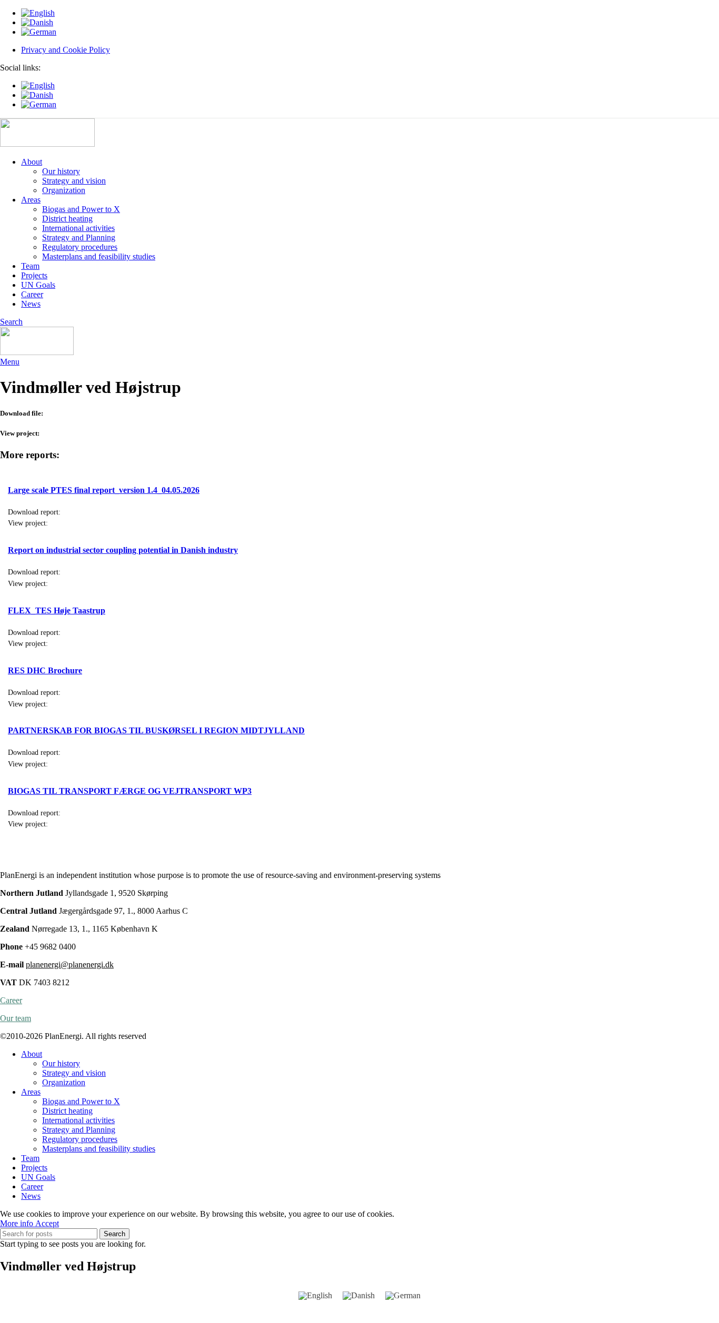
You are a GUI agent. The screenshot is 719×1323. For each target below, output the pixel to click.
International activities (78, 228)
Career (11, 1000)
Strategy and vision (74, 180)
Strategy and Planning (78, 237)
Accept (47, 1223)
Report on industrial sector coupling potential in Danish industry (123, 550)
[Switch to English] (315, 1295)
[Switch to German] (370, 32)
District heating (67, 218)
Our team (15, 1018)
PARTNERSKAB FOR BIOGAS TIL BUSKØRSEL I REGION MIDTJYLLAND (156, 730)
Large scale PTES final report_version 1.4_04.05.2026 (103, 490)
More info (17, 1223)
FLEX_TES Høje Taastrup (56, 610)
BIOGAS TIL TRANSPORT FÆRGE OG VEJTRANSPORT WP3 (130, 790)
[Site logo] (47, 143)
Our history (61, 171)
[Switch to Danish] (370, 22)
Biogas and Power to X (81, 209)
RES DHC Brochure (45, 670)
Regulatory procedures (79, 247)
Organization (63, 190)
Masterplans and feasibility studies (98, 256)
